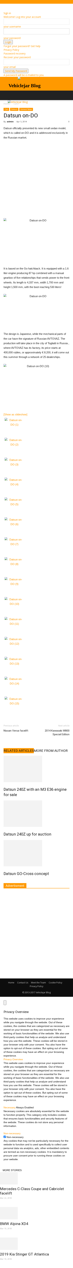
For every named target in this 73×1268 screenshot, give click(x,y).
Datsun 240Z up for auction (27, 834)
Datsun (14, 109)
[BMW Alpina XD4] (36, 1213)
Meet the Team (38, 982)
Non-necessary (15, 1137)
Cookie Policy (55, 982)
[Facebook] (5, 5)
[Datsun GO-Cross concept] (36, 853)
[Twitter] (10, 5)
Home (11, 982)
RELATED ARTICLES (19, 751)
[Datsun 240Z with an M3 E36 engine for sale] (36, 769)
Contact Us (22, 982)
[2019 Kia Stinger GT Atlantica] (36, 1244)
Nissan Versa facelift (16, 730)
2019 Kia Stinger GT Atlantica (24, 1254)
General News (26, 109)
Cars (6, 109)
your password (12, 38)
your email (10, 67)
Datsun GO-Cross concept (26, 873)
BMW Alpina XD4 (14, 1224)
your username (12, 26)
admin (10, 121)
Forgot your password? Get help (22, 46)
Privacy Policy (11, 49)
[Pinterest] (7, 5)
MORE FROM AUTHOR (51, 751)
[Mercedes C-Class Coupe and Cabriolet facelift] (36, 1178)
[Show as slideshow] (15, 414)
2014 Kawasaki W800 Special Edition (57, 732)
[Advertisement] (36, 181)
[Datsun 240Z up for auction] (36, 813)
